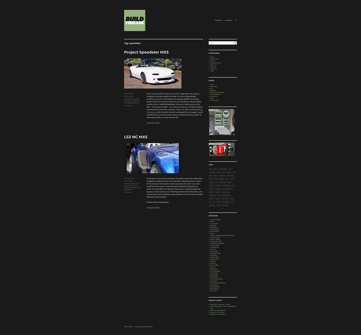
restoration (212, 195)
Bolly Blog (213, 225)
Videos (212, 71)
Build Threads (128, 96)
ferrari (211, 179)
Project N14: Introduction (217, 314)
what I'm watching (222, 205)
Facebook (218, 20)
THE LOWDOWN (215, 287)
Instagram (228, 20)
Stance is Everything (216, 279)
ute (210, 202)
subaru (211, 198)
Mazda (156, 99)
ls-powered (221, 182)
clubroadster (128, 99)
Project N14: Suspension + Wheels (220, 304)
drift (210, 175)
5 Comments (128, 192)
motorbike (218, 185)
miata (138, 101)
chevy (219, 172)
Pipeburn (213, 263)
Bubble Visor (214, 227)
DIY (234, 172)
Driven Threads (215, 237)
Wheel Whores (214, 289)
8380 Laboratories (215, 220)
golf (226, 179)
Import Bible (214, 251)
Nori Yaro (213, 261)
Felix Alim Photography (217, 243)
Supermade (213, 281)
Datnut (212, 233)
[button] (236, 20)
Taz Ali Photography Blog (217, 283)
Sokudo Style (214, 275)
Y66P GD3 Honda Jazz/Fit (217, 310)
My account (213, 96)
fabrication (127, 101)
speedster (136, 103)
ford (216, 179)
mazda (133, 101)
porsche (218, 192)
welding (211, 205)
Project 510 (213, 65)
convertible (135, 99)
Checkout (213, 90)
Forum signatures (215, 94)
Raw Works (213, 269)
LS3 (131, 185)
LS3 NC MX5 (135, 137)
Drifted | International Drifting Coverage (222, 235)
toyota (217, 198)
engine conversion (129, 183)
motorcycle (226, 185)
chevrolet (212, 172)
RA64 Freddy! (214, 265)
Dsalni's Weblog (215, 239)
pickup (211, 192)
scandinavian (226, 195)
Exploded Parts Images (217, 92)
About (212, 84)
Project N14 (213, 69)
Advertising (213, 86)
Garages (212, 61)
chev (230, 169)
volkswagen (225, 202)
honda (232, 179)
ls (136, 183)
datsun (229, 172)
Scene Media (214, 273)
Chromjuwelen (214, 229)
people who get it (227, 189)
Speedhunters (214, 277)
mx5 (125, 103)
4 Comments (128, 105)
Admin (212, 57)
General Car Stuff (215, 63)
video (218, 202)
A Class (212, 222)
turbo (231, 198)
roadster (129, 103)
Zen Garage (213, 291)
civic (223, 172)
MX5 (161, 99)
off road (217, 189)
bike (210, 169)
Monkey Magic (214, 257)
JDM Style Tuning (215, 253)
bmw (215, 169)
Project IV (213, 67)
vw (232, 202)
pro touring (225, 192)
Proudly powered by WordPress (143, 327)
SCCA (138, 187)
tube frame (224, 198)
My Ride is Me (214, 259)
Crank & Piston (214, 231)
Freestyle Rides (214, 245)
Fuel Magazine (214, 247)
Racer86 (212, 267)
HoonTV (212, 249)
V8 (131, 189)
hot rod (211, 182)
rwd (219, 195)
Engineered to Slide (216, 241)
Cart (211, 88)
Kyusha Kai (213, 255)
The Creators (214, 285)
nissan (211, 189)
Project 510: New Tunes (217, 312)
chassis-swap (223, 169)
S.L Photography (215, 271)
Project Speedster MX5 (146, 52)
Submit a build (214, 100)
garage (221, 179)
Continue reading (153, 123)
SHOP (212, 98)
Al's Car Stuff (214, 223)
